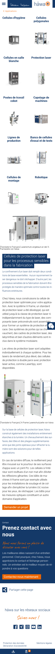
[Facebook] (15, 627)
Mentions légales (44, 643)
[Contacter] (51, 326)
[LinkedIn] (39, 627)
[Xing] (21, 627)
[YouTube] (33, 627)
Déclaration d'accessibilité (14, 646)
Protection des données (13, 643)
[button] (4, 4)
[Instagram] (27, 627)
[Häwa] (31, 4)
